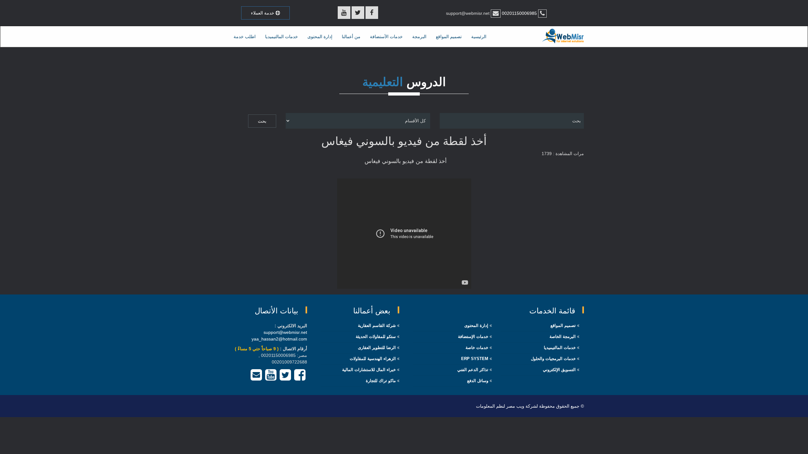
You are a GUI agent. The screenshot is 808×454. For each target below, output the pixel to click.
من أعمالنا (351, 36)
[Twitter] (285, 378)
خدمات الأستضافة (386, 36)
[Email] (256, 378)
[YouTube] (270, 378)
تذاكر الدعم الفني (472, 369)
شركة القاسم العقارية (377, 325)
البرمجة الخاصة (563, 336)
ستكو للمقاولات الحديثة (376, 336)
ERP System (474, 358)
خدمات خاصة (477, 347)
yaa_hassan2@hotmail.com (279, 338)
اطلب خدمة (245, 36)
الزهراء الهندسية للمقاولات (373, 358)
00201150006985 (519, 13)
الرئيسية (478, 36)
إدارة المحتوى (319, 36)
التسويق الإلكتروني (559, 369)
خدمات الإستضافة (473, 336)
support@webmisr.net (285, 332)
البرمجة (419, 36)
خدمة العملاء (263, 12)
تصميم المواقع (449, 36)
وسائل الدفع (477, 380)
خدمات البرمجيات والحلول (553, 358)
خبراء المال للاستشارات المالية (369, 369)
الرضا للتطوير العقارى (377, 347)
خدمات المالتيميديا (281, 36)
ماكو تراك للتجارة (381, 380)
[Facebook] (300, 378)
